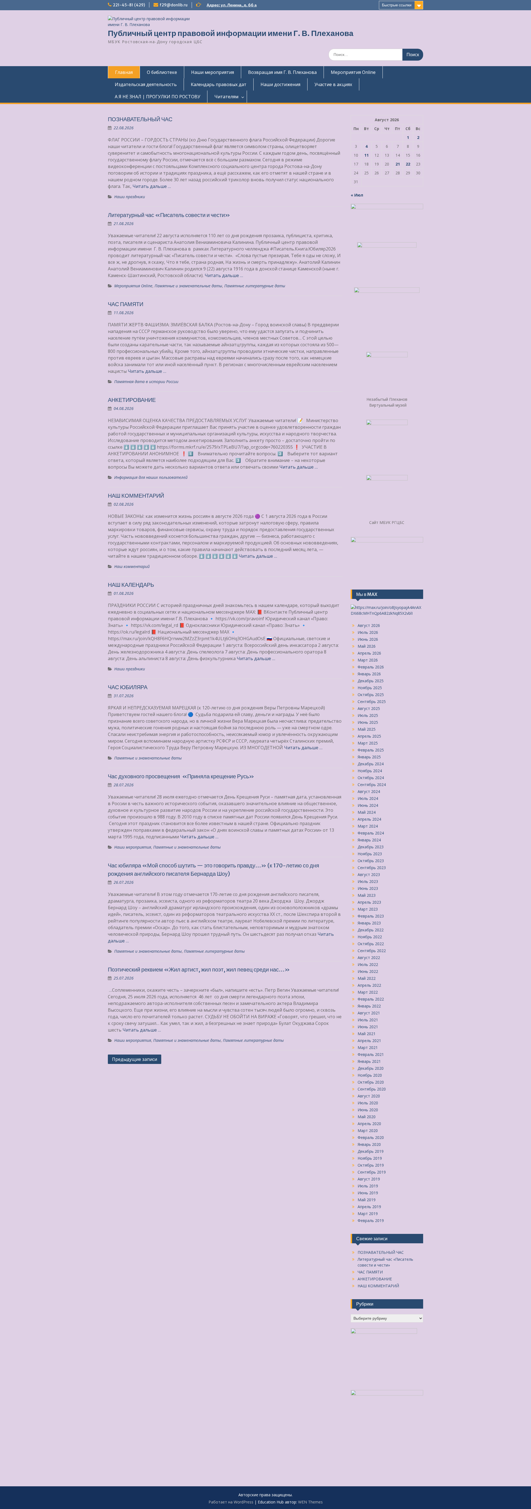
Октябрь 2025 (371, 694)
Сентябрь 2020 (372, 1089)
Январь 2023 (369, 923)
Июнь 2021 (368, 1026)
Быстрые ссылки (397, 4)
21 (397, 164)
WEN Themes (310, 1502)
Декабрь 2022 (371, 929)
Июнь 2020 (368, 1109)
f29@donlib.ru (174, 4)
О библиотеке (162, 72)
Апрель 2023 (369, 902)
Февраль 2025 (371, 750)
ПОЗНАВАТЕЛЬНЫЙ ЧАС (140, 119)
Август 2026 (369, 625)
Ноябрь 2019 (370, 1158)
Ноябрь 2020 (370, 1075)
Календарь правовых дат (218, 84)
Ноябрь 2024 (370, 770)
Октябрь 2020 (371, 1082)
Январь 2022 (369, 1006)
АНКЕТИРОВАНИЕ (132, 399)
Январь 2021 (369, 1061)
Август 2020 (369, 1096)
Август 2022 (369, 957)
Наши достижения (280, 84)
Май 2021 (367, 1033)
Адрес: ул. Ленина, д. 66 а (232, 4)
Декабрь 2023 (371, 846)
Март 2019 (368, 1213)
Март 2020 (368, 1130)
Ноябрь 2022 (370, 936)
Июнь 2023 (368, 888)
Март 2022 (368, 992)
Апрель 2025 (369, 736)
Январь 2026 (369, 673)
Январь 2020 (369, 1144)
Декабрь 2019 (371, 1151)
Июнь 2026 (368, 639)
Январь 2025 (369, 756)
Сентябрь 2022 (372, 950)
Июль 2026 (368, 632)
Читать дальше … (151, 186)
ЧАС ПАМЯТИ (125, 304)
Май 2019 (367, 1199)
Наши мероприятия (212, 72)
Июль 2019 (368, 1185)
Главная (124, 72)
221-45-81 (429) (129, 4)
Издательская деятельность (146, 84)
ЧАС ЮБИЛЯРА (127, 687)
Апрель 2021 (369, 1040)
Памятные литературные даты (254, 285)
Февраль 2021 (371, 1054)
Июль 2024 (368, 798)
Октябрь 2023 (371, 860)
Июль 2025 (368, 715)
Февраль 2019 (371, 1220)
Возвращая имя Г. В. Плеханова (282, 72)
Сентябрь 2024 (372, 784)
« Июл (357, 195)
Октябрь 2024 (371, 777)
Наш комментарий (132, 566)
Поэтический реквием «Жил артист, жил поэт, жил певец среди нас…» (199, 969)
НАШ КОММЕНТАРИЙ (136, 495)
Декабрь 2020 (371, 1068)
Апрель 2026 (369, 653)
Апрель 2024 (369, 819)
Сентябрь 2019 (372, 1172)
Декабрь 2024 (371, 763)
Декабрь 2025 (371, 680)
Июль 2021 (368, 1019)
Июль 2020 (368, 1102)
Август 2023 (369, 874)
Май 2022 (367, 978)
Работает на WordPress (231, 1502)
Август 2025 (369, 708)
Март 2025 (368, 743)
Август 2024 (369, 791)
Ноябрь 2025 (370, 687)
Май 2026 (367, 646)
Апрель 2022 (369, 985)
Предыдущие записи (134, 1059)
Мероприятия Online (353, 72)
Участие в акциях (333, 84)
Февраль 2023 (371, 916)
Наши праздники (129, 196)
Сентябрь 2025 (372, 701)
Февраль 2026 (371, 667)
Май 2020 (367, 1116)
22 (408, 164)
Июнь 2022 (368, 971)
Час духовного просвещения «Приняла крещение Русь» (181, 776)
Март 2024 (368, 826)
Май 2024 (367, 812)
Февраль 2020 (371, 1137)
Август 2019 (369, 1179)
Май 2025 (367, 729)
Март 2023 (368, 909)
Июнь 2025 (368, 722)
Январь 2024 (369, 840)
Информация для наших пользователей (151, 477)
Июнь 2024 (368, 805)
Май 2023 (367, 895)
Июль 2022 (368, 964)
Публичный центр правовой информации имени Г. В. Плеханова (230, 33)
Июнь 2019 (368, 1192)
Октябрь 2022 (371, 943)
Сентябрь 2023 (372, 867)
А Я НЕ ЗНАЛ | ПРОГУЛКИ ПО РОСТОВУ (157, 97)
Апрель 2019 (369, 1206)
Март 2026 (368, 660)
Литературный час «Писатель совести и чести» (169, 214)
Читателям (226, 97)
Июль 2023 (368, 881)
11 (366, 155)
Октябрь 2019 (371, 1165)
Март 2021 (368, 1047)
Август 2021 (369, 1013)
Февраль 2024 (371, 833)
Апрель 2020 (369, 1123)
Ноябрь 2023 (370, 853)
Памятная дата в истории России (146, 381)
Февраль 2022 (371, 999)
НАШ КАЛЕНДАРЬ (131, 584)
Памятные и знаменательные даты (188, 285)
